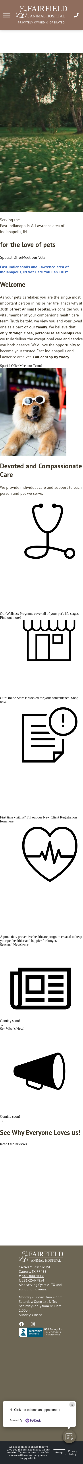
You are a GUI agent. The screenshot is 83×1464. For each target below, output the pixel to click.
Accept (59, 1452)
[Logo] (41, 17)
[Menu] (7, 15)
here (11, 821)
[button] (69, 1436)
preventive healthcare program (39, 937)
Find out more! (10, 617)
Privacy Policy (72, 1452)
